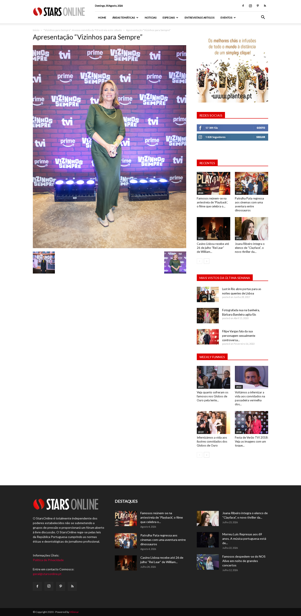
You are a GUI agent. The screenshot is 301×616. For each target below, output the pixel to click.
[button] (263, 18)
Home (102, 17)
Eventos (226, 17)
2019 (200, 432)
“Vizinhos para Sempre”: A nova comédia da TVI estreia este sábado (82, 30)
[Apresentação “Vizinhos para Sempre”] (109, 247)
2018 (239, 432)
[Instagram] (250, 6)
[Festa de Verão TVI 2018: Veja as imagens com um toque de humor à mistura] (251, 422)
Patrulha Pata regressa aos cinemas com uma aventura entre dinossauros (163, 539)
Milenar (74, 612)
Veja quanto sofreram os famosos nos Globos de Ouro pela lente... (212, 396)
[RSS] (265, 6)
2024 (200, 386)
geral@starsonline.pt (47, 574)
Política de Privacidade (48, 560)
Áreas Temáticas (123, 17)
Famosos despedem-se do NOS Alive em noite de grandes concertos (244, 561)
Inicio (36, 30)
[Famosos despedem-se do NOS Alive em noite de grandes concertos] (208, 562)
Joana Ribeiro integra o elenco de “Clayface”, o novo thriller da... (250, 247)
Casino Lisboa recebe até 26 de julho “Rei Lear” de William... (213, 247)
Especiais (169, 17)
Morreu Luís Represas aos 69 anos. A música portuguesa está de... (244, 538)
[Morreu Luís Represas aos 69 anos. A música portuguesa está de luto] (208, 539)
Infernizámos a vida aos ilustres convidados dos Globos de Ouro (212, 441)
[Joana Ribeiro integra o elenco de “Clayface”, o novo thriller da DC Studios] (251, 228)
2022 (239, 386)
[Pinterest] (257, 6)
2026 (200, 193)
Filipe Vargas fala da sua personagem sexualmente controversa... (238, 335)
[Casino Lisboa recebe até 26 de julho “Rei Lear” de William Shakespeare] (213, 228)
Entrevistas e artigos (199, 17)
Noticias (150, 17)
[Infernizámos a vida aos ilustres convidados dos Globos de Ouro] (213, 422)
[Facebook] (243, 6)
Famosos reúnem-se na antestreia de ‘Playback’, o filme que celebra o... (212, 202)
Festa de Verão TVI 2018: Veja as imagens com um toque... (251, 441)
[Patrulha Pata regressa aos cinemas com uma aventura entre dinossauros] (251, 183)
